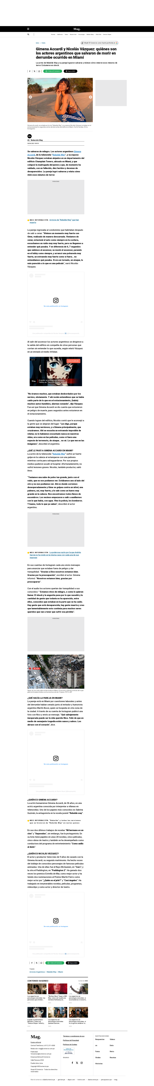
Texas (66, 34)
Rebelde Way (51, 972)
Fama (97, 1051)
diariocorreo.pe (93, 1079)
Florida (53, 34)
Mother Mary (90, 34)
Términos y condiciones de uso (73, 1036)
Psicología (81, 34)
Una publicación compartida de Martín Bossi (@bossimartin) (56, 791)
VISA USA (98, 34)
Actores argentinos (37, 972)
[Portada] (36, 1040)
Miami (60, 972)
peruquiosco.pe (106, 1079)
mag (115, 1079)
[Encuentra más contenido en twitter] (34, 71)
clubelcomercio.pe (48, 1079)
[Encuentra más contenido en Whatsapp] (39, 71)
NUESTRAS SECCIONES (102, 1036)
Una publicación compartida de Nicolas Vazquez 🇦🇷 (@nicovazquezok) (55, 333)
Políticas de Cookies (70, 1044)
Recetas (113, 1058)
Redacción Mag (37, 140)
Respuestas (99, 1039)
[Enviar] (28, 35)
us (96, 1045)
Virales (98, 1058)
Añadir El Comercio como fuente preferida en (99, 43)
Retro (112, 1051)
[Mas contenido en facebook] (72, 1063)
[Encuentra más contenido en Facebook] (29, 71)
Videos (112, 1039)
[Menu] (29, 29)
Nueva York (73, 34)
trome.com (81, 1079)
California (60, 34)
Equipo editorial (36, 1042)
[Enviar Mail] (28, 140)
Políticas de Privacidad (71, 1040)
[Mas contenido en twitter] (77, 1063)
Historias (99, 1064)
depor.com (71, 1079)
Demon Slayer (107, 34)
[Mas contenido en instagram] (81, 1063)
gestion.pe (61, 1079)
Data (111, 1045)
